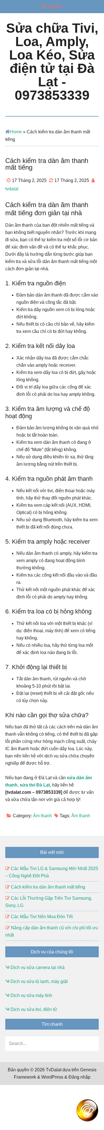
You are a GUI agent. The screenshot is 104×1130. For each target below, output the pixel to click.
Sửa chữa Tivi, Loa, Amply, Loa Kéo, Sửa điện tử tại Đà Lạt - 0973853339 (52, 62)
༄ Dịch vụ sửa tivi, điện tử (31, 1009)
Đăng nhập (79, 1077)
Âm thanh (42, 815)
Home (16, 131)
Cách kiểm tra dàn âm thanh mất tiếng (48, 887)
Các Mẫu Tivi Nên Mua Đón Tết (42, 916)
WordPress (52, 1077)
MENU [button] (55, 6)
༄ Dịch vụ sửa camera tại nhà (35, 967)
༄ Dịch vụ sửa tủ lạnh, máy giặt (36, 981)
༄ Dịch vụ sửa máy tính (28, 995)
